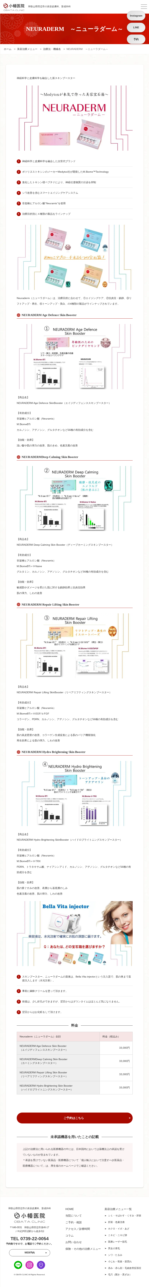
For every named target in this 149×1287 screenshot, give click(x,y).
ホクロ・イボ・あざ (118, 1228)
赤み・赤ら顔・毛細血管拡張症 (124, 1268)
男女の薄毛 (114, 1248)
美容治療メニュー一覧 (118, 1209)
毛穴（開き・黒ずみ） (120, 1274)
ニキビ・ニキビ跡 (117, 1235)
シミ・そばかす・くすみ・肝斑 (124, 1215)
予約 (136, 39)
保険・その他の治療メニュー (83, 1248)
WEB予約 (30, 1252)
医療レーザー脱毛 (117, 1241)
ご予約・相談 (73, 1222)
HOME (69, 1209)
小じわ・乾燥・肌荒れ (120, 1261)
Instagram (136, 15)
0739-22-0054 (34, 1238)
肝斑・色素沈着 (116, 1222)
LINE (136, 27)
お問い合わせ (73, 1242)
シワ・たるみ (115, 1255)
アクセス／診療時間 (77, 1228)
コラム (69, 1235)
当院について (73, 1215)
